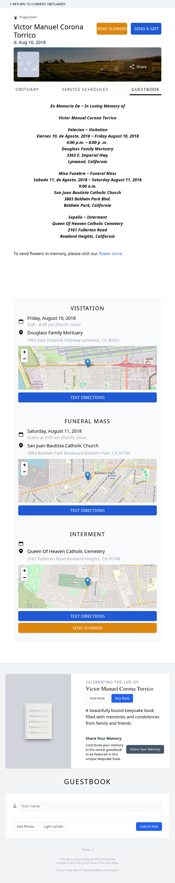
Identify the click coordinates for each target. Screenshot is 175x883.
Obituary (27, 89)
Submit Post (149, 826)
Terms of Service (100, 863)
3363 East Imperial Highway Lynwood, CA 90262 (73, 340)
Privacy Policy (74, 863)
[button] (87, 363)
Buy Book (122, 698)
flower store (110, 253)
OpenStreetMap (92, 870)
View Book (97, 698)
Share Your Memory (145, 749)
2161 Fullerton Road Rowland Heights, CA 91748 (73, 558)
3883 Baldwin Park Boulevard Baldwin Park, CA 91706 (78, 453)
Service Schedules (85, 89)
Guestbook (145, 89)
